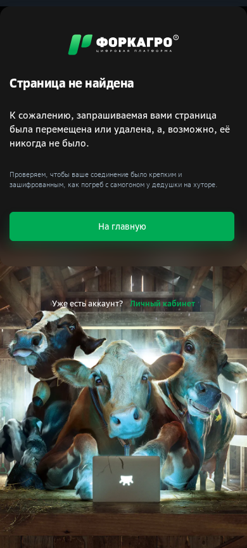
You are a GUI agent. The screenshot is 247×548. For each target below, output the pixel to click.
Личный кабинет (162, 303)
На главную (122, 226)
